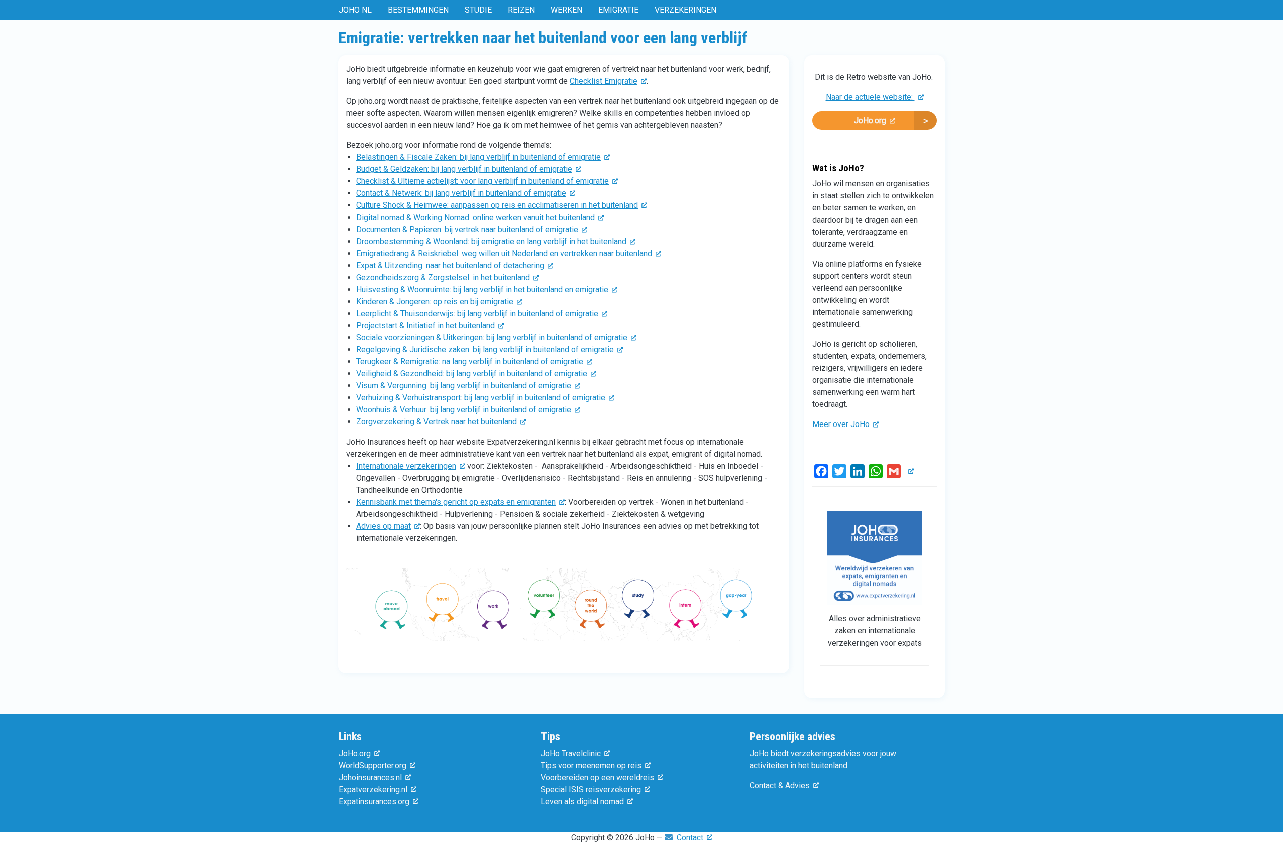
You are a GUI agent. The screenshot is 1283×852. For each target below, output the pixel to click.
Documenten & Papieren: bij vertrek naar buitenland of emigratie (467, 229)
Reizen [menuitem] (521, 10)
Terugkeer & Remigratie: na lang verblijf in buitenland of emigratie (469, 361)
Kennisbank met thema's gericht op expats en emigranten (456, 502)
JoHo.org (870, 120)
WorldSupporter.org (372, 765)
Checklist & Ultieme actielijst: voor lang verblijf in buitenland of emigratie (482, 181)
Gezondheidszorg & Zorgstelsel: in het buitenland (443, 277)
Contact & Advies (780, 785)
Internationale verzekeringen (406, 466)
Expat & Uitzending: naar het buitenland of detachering (450, 265)
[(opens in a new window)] (563, 608)
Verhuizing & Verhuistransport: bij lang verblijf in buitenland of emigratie (480, 397)
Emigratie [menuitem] (618, 10)
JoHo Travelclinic (571, 753)
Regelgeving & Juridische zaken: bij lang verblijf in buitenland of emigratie (485, 349)
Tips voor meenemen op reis (591, 765)
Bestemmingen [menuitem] (418, 10)
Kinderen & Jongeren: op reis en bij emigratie (434, 301)
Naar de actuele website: (870, 97)
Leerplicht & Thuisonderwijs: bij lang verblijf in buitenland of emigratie (477, 313)
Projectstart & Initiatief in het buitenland (425, 325)
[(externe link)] (909, 471)
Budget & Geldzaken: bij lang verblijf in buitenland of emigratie (464, 169)
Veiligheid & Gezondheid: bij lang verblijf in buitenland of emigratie (471, 373)
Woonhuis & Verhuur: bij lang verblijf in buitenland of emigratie (463, 409)
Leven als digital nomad (582, 801)
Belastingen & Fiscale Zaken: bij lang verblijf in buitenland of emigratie (478, 157)
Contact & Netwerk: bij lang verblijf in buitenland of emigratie (461, 193)
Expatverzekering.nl (373, 789)
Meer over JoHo (841, 424)
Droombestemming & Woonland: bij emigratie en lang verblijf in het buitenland (491, 241)
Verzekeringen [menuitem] (685, 10)
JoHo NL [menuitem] (355, 10)
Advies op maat (383, 526)
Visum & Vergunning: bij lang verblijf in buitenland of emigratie (463, 385)
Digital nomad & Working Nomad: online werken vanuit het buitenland (475, 217)
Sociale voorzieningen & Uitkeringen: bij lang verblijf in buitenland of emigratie (491, 337)
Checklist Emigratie (603, 81)
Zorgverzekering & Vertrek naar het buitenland (436, 422)
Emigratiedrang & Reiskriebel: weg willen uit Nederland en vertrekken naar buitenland (504, 253)
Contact (690, 837)
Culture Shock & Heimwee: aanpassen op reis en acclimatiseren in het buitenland (497, 205)
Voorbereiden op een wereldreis (597, 777)
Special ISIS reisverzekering (591, 789)
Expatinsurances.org (374, 801)
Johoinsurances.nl (370, 777)
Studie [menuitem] (478, 10)
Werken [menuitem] (566, 10)
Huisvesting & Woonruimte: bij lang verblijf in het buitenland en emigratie (482, 289)
